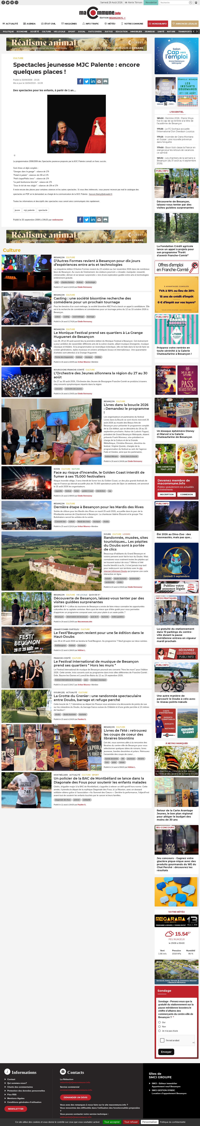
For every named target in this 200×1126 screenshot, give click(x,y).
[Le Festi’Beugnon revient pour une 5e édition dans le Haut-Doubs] (26, 640)
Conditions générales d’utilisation (24, 1102)
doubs (57, 714)
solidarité (86, 800)
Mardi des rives (84, 522)
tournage (90, 317)
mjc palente (29, 210)
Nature (76, 469)
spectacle (43, 210)
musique (88, 357)
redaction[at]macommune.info (75, 1082)
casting (66, 317)
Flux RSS (11, 1094)
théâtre (98, 357)
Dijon (57, 469)
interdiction (100, 491)
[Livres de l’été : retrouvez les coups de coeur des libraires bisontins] (51, 737)
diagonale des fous (62, 800)
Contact (11, 1079)
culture (71, 522)
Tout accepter (112, 1121)
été (123, 759)
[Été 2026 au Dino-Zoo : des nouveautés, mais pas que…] (177, 516)
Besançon (59, 257)
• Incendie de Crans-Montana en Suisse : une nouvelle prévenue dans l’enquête (175, 139)
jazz (86, 680)
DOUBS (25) (59, 692)
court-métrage (78, 317)
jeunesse (131, 759)
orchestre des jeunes (73, 389)
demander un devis (75, 1097)
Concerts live (60, 522)
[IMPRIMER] (105, 81)
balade (108, 579)
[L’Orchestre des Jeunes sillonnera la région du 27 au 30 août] (26, 380)
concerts (58, 389)
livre (107, 762)
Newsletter (15, 1109)
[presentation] (156, 760)
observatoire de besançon (77, 617)
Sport (95, 775)
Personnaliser (149, 1121)
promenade (134, 579)
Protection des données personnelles (26, 1091)
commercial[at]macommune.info (76, 1090)
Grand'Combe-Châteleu (66, 629)
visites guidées (118, 617)
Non (164, 1026)
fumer (76, 491)
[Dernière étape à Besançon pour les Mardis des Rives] (26, 514)
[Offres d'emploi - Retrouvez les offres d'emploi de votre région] (177, 273)
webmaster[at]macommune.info (76, 1117)
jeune (17, 210)
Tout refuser (131, 1121)
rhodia (106, 522)
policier (77, 800)
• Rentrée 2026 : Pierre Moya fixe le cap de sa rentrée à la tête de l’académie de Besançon (175, 121)
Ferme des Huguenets (64, 357)
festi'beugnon (60, 645)
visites (119, 582)
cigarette (58, 491)
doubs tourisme (120, 579)
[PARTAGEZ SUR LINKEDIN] (93, 81)
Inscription (166, 494)
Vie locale (81, 595)
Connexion (186, 494)
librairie (141, 759)
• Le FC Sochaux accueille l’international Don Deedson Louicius (175, 130)
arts (56, 282)
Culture (18, 58)
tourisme (105, 617)
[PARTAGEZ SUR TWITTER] (86, 81)
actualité (71, 692)
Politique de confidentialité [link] (172, 1122)
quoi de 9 (94, 617)
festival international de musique (68, 680)
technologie (90, 282)
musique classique (98, 680)
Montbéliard (61, 775)
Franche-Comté (62, 658)
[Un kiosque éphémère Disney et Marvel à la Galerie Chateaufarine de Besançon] (177, 412)
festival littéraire (111, 456)
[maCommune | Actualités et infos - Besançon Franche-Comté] (100, 13)
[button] (190, 2)
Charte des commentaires (20, 1087)
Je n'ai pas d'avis (170, 1031)
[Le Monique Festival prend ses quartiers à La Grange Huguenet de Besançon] (26, 340)
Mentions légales (15, 1098)
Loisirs (126, 534)
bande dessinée (111, 759)
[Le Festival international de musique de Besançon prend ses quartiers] (26, 668)
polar (114, 762)
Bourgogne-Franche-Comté (69, 370)
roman (122, 762)
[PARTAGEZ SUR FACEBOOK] (80, 81)
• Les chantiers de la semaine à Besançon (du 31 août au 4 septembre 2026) (176, 161)
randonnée (109, 582)
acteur (57, 317)
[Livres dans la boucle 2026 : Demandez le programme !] (51, 412)
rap (109, 491)
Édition (104, 18)
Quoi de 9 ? (94, 595)
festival (80, 282)
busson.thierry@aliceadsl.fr (100, 194)
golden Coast (87, 491)
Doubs (107, 534)
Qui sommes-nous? (17, 1083)
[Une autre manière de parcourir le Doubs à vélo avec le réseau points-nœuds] (177, 677)
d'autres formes (67, 282)
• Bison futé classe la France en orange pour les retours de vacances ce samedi (176, 150)
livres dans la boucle (129, 456)
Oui (163, 1022)
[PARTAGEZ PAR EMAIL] (99, 81)
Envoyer (166, 1051)
